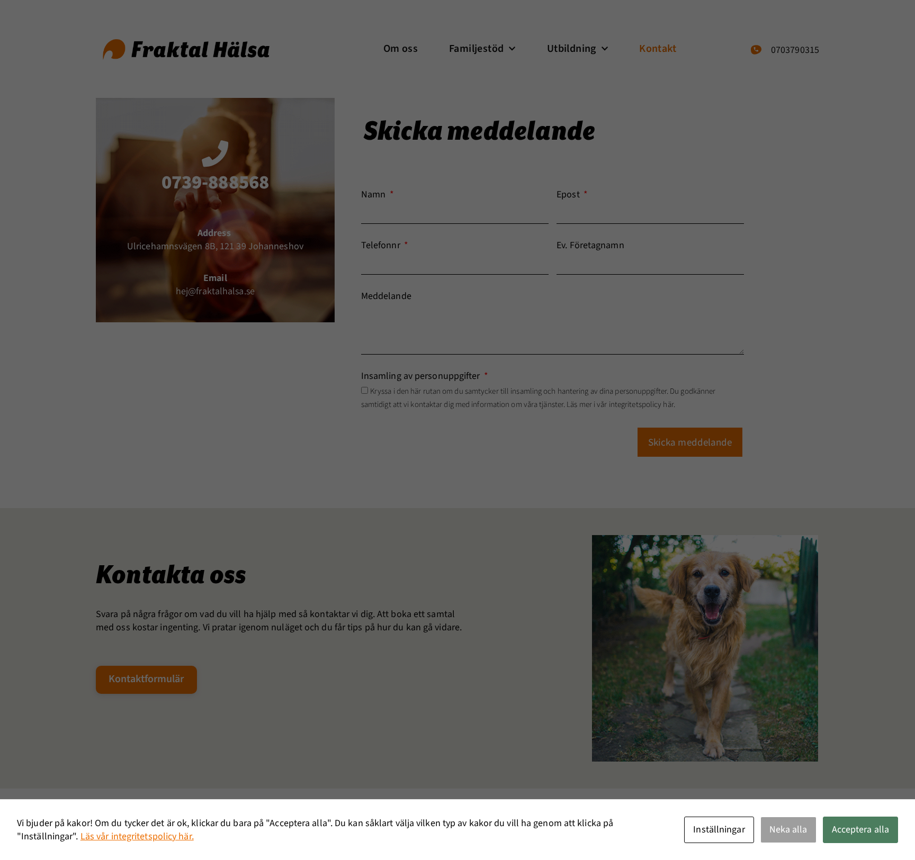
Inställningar (718, 829)
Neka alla (788, 829)
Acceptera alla (860, 829)
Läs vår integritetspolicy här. (137, 836)
